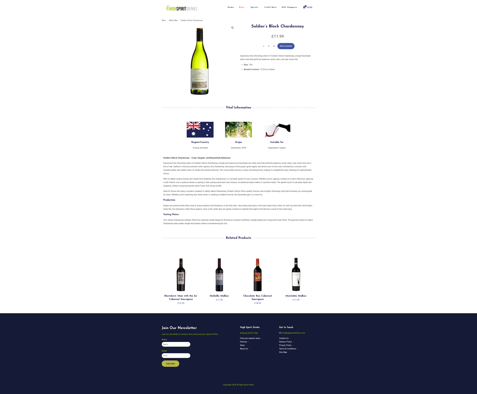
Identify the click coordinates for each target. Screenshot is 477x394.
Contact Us (284, 338)
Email (164, 351)
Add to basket (286, 46)
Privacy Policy (285, 345)
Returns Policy (285, 342)
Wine (164, 20)
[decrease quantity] (263, 46)
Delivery (243, 342)
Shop (242, 345)
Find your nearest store (250, 338)
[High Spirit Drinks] (181, 7)
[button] (232, 27)
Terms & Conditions (287, 349)
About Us (244, 349)
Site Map (283, 352)
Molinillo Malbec (219, 296)
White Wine (173, 20)
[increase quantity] (274, 46)
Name (164, 339)
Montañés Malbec (296, 296)
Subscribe (170, 363)
